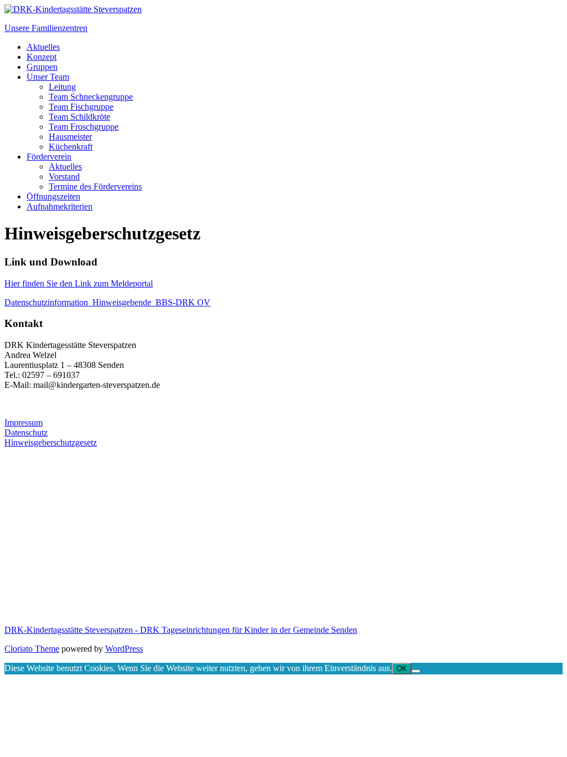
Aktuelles (43, 47)
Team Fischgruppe (81, 106)
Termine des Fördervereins (95, 186)
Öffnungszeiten (53, 196)
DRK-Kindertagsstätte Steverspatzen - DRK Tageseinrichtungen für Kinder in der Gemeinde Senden (180, 630)
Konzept (41, 57)
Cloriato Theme (31, 648)
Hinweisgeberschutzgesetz (50, 442)
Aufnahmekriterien (59, 206)
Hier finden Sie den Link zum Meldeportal (78, 283)
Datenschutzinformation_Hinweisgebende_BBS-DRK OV (107, 302)
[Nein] (415, 671)
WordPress (124, 648)
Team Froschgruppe (83, 126)
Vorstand (64, 176)
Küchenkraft (70, 146)
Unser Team (48, 76)
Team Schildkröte (79, 116)
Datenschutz (26, 432)
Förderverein (49, 156)
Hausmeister (70, 136)
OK (401, 668)
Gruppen (42, 66)
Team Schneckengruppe (91, 96)
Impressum (23, 422)
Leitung (62, 86)
